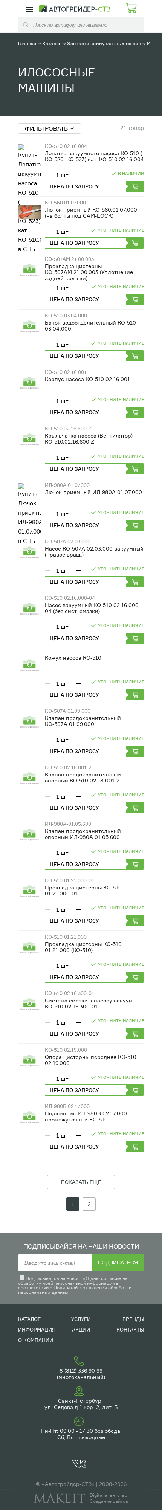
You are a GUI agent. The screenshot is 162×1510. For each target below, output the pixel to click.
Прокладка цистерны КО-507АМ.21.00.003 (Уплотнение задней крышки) (89, 272)
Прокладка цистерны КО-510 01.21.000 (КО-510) (83, 947)
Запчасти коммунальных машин (104, 43)
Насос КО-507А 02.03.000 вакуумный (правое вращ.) (94, 551)
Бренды (133, 1319)
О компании (35, 1340)
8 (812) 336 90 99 (81, 1370)
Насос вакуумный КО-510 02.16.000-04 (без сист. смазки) (93, 608)
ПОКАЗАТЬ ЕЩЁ (81, 1182)
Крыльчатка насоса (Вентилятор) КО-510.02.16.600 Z (89, 438)
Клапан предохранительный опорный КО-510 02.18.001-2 (83, 777)
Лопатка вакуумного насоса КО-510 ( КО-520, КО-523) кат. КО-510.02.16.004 (94, 156)
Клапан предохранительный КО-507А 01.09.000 (83, 721)
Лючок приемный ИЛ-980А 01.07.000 (93, 492)
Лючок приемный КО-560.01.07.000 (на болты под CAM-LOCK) (91, 212)
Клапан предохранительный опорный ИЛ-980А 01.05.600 (83, 834)
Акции (81, 1329)
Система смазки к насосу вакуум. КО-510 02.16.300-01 (89, 1003)
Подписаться (118, 1263)
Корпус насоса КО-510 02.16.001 (87, 379)
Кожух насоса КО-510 (73, 657)
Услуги (81, 1319)
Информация (36, 1329)
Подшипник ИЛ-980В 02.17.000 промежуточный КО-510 (86, 1116)
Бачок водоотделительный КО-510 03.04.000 (90, 325)
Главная (27, 43)
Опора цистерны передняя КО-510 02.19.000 (90, 1060)
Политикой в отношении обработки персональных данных (74, 1290)
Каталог (51, 43)
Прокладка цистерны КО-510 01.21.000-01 (83, 890)
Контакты (130, 1329)
